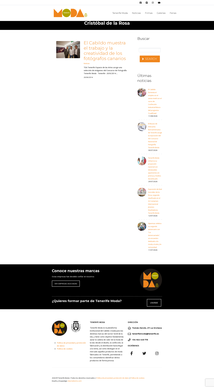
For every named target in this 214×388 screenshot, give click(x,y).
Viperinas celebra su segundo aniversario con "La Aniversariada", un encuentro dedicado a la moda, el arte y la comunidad (154, 235)
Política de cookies (65, 348)
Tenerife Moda (120, 13)
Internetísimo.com (75, 381)
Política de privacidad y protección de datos (112, 378)
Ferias (173, 13)
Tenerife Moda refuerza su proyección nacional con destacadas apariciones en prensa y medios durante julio (154, 168)
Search (151, 59)
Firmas (149, 13)
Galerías (161, 13)
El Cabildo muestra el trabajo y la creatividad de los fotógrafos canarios (105, 50)
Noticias (136, 13)
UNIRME (154, 302)
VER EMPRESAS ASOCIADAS (65, 283)
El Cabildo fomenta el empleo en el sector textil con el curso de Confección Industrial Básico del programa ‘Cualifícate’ (155, 101)
